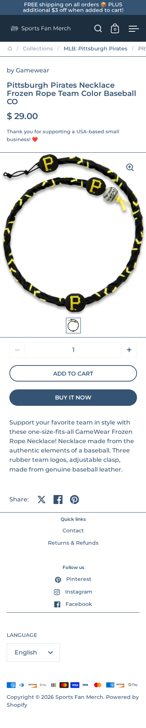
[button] (129, 350)
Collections (38, 49)
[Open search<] (98, 28)
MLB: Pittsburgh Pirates (95, 49)
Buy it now (73, 397)
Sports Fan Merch (79, 697)
